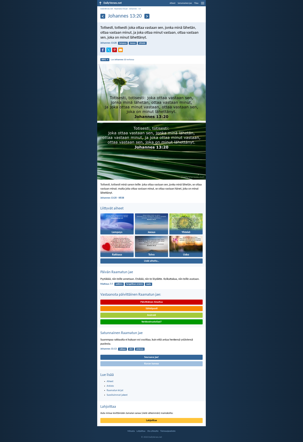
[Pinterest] (115, 51)
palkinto (119, 284)
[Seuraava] (146, 16)
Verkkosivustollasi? (151, 322)
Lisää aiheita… (151, 261)
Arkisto (110, 386)
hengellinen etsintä (134, 284)
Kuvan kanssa (151, 363)
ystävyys (139, 349)
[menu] (202, 4)
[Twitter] (109, 51)
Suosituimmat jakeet (117, 395)
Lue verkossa (122, 59)
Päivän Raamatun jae (116, 272)
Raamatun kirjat (121, 9)
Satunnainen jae (185, 3)
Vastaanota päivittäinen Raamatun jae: (130, 295)
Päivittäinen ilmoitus (151, 302)
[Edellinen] (102, 16)
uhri (131, 349)
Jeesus (133, 43)
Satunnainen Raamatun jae (121, 333)
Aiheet (172, 3)
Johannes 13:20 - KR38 (112, 198)
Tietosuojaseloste (167, 431)
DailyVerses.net (106, 9)
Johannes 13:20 (108, 43)
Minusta (131, 431)
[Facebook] (103, 51)
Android (151, 315)
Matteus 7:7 (106, 284)
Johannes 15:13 (108, 349)
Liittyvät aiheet (112, 208)
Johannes (133, 9)
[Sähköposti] (121, 51)
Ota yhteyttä (152, 431)
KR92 (104, 60)
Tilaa (196, 3)
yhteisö (142, 43)
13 (139, 9)
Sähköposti (151, 308)
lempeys (123, 43)
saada (148, 284)
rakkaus (122, 349)
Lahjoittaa (108, 407)
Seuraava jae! (151, 357)
